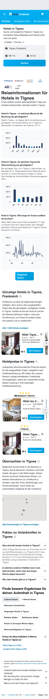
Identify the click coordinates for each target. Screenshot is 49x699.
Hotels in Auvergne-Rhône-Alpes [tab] (18, 623)
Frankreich (11, 695)
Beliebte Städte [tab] (11, 617)
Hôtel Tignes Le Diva (12, 645)
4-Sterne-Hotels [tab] (29, 599)
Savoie (27, 695)
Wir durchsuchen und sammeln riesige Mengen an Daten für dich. (21, 678)
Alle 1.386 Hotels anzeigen (15, 327)
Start (3, 695)
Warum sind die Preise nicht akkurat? (21, 683)
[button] (4, 14)
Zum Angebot (35, 350)
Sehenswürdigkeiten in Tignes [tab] (17, 629)
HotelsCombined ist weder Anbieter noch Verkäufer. (23, 672)
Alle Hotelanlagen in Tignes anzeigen (20, 524)
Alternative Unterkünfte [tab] (14, 605)
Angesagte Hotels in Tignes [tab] (16, 611)
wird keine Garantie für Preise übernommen (31, 663)
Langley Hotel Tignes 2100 (15, 649)
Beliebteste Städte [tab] (30, 617)
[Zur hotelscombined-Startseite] (19, 14)
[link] (24, 276)
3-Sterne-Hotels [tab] (11, 599)
